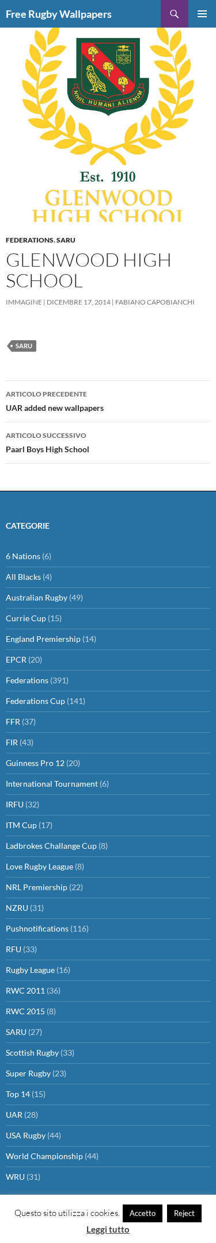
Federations (30, 240)
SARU (65, 240)
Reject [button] (184, 1213)
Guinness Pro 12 (35, 763)
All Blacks (23, 577)
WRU (15, 1177)
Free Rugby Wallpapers (59, 13)
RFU (13, 949)
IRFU (15, 804)
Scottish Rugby (32, 1052)
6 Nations (23, 556)
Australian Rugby (36, 597)
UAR (14, 1114)
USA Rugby (26, 1135)
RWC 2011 (25, 990)
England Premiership (43, 639)
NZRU (17, 908)
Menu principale (202, 14)
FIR (12, 742)
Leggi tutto (108, 1229)
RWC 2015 (25, 1011)
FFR (13, 721)
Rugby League (30, 970)
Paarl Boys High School (47, 442)
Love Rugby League (39, 866)
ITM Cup (21, 825)
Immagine (24, 302)
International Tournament (52, 783)
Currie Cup (26, 618)
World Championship (44, 1156)
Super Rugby (28, 1073)
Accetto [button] (143, 1213)
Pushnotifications (37, 928)
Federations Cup (35, 701)
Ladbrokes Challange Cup (51, 846)
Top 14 (18, 1094)
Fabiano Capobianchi (155, 302)
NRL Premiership (36, 887)
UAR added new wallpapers (55, 401)
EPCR (16, 659)
